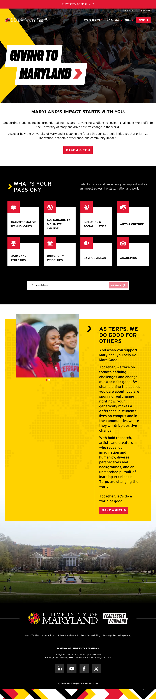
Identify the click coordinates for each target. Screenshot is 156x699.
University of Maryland (78, 4)
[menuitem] (93, 20)
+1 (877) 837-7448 (78, 658)
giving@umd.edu (103, 658)
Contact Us (127, 10)
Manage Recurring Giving (117, 635)
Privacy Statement (67, 635)
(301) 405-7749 (59, 658)
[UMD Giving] (26, 20)
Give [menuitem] (141, 20)
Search (146, 10)
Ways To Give (32, 635)
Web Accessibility (90, 635)
